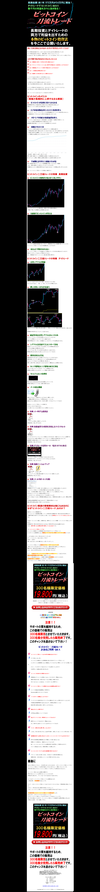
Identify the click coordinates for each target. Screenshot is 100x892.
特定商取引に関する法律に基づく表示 (50, 886)
